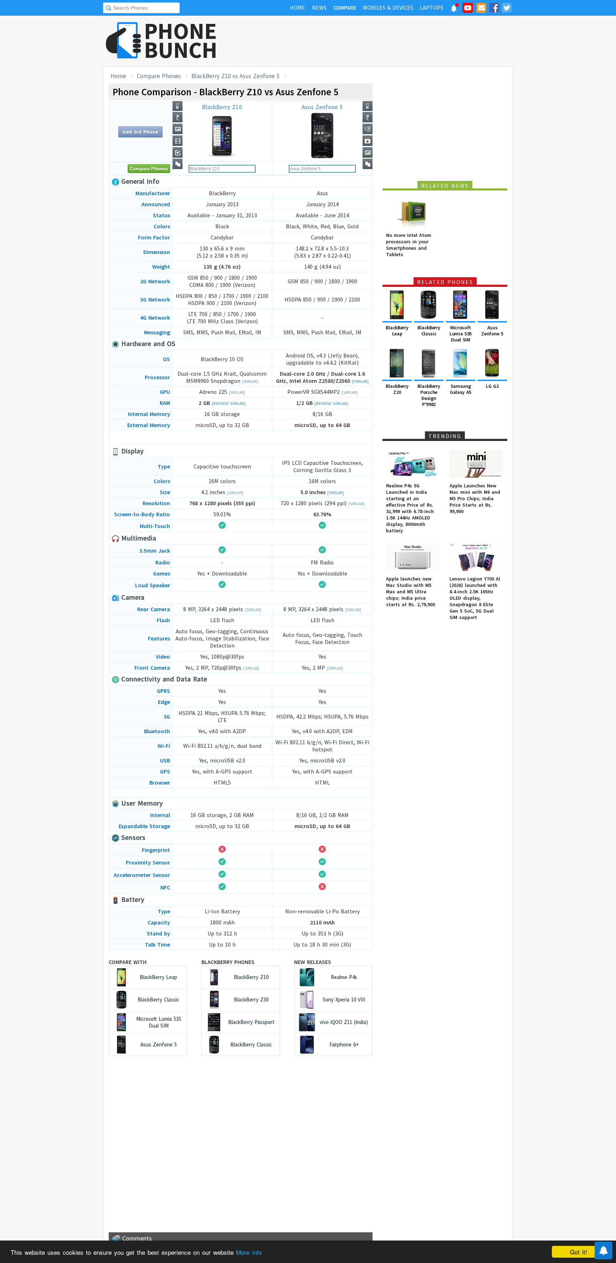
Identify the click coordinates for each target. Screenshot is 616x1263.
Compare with (128, 961)
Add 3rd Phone (140, 131)
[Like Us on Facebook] (494, 9)
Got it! (578, 1251)
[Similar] (250, 381)
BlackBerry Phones (228, 961)
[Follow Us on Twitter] (506, 9)
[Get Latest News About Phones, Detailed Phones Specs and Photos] (123, 41)
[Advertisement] (383, 41)
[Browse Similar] (229, 403)
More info (249, 1252)
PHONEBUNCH (180, 40)
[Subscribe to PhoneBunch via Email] (481, 9)
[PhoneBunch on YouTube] (467, 10)
